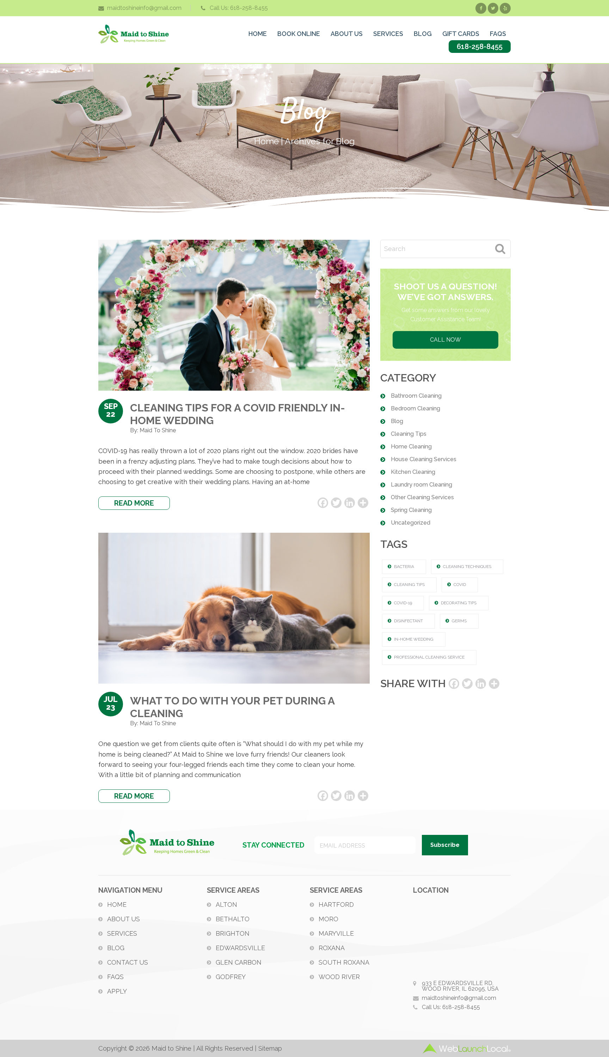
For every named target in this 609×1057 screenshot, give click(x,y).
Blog (397, 421)
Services (122, 933)
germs (459, 620)
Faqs (115, 976)
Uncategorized (410, 522)
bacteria (404, 566)
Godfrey (231, 976)
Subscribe (445, 845)
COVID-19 (403, 602)
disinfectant (408, 620)
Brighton (233, 933)
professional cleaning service (429, 657)
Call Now (445, 339)
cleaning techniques (467, 566)
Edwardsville (240, 948)
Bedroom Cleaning (415, 408)
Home (117, 904)
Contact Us (127, 962)
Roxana (332, 948)
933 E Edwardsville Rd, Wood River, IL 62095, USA (460, 986)
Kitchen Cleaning (413, 472)
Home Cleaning (411, 446)
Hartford (336, 904)
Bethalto (233, 919)
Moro (328, 919)
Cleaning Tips (408, 433)
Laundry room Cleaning (421, 484)
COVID (460, 584)
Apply (117, 991)
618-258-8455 (480, 46)
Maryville (336, 933)
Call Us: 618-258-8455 (239, 8)
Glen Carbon (239, 962)
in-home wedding (413, 639)
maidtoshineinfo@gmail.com (144, 8)
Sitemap (270, 1048)
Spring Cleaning (411, 510)
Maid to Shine (133, 34)
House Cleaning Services (423, 459)
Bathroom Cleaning (416, 395)
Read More (134, 503)
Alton (226, 904)
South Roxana (344, 962)
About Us (123, 919)
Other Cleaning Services (422, 497)
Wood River (339, 976)
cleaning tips (409, 584)
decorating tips (458, 602)
